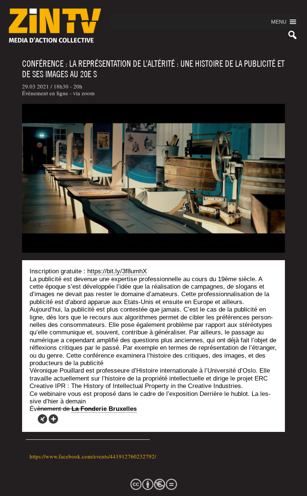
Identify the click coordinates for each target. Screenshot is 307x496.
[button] (278, 21)
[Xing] (42, 419)
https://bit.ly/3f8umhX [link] (117, 271)
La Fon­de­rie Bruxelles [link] (104, 408)
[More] (53, 419)
